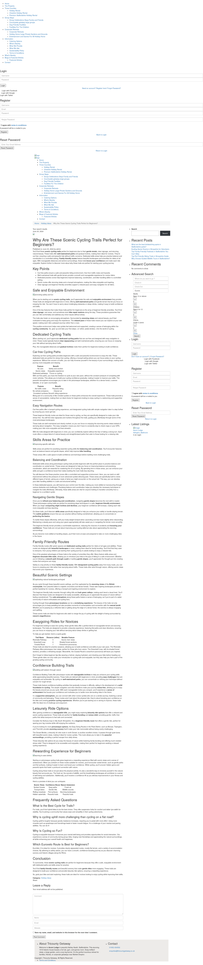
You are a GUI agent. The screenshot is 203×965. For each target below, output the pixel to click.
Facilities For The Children (19, 27)
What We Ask (14, 48)
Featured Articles (15, 60)
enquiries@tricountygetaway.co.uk (122, 951)
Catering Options (15, 41)
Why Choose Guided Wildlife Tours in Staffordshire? (150, 258)
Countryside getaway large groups (22, 22)
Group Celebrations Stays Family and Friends (26, 20)
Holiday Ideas (46, 223)
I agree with (14, 125)
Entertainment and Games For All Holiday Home (27, 36)
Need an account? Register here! (94, 88)
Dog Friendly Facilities (17, 25)
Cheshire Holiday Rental (18, 13)
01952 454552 (114, 947)
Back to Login (101, 134)
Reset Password (7, 148)
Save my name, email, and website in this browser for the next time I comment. (66, 932)
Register (4, 132)
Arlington (136, 432)
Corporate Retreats (12, 29)
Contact (7, 62)
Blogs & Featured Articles (14, 57)
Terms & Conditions (16, 53)
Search (134, 229)
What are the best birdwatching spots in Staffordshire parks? (146, 245)
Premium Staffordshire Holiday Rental (23, 15)
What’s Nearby (14, 43)
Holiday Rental (14, 10)
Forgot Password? (114, 88)
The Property (9, 6)
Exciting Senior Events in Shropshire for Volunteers (150, 249)
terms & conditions (19, 125)
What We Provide (15, 46)
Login (3, 85)
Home (7, 3)
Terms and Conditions (47, 960)
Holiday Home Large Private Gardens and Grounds (28, 34)
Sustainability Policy (16, 50)
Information (9, 39)
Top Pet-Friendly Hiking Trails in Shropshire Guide (150, 256)
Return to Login (101, 150)
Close (135, 333)
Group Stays (9, 17)
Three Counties (10, 8)
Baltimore (144, 432)
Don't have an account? (140, 356)
